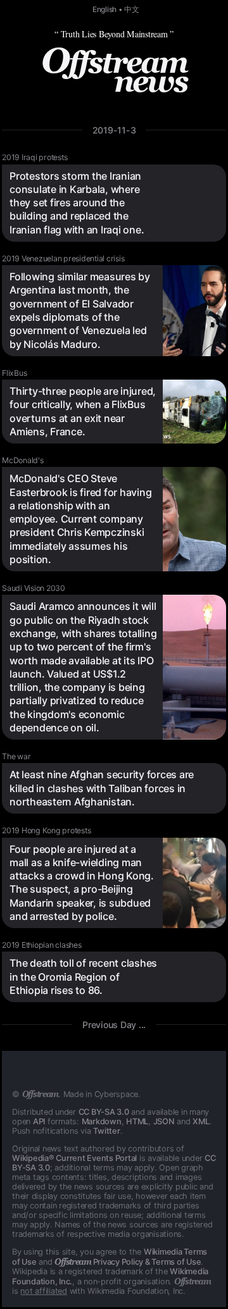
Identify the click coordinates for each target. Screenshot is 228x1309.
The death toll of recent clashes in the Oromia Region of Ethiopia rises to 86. (83, 976)
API (39, 1121)
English (104, 9)
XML (201, 1121)
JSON (164, 1121)
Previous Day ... (114, 1024)
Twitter (106, 1131)
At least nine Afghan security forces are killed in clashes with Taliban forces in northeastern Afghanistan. (102, 788)
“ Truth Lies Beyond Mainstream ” (114, 34)
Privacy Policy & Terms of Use (127, 1262)
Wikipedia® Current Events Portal (74, 1158)
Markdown (102, 1121)
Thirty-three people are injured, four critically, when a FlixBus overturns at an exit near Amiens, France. (83, 411)
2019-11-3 (114, 130)
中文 (131, 9)
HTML (137, 1121)
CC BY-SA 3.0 (104, 1112)
